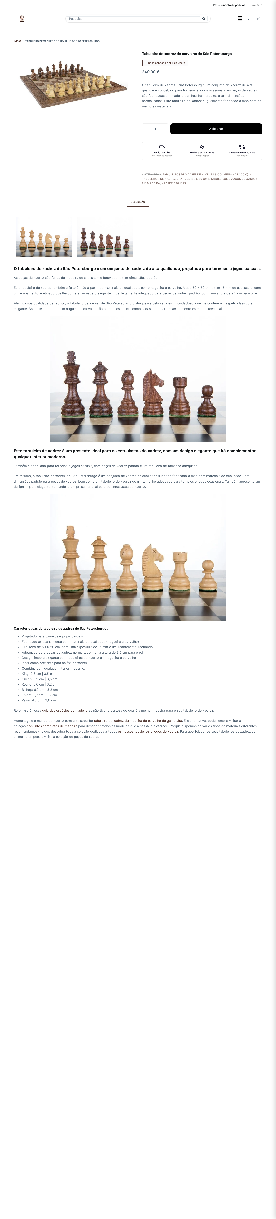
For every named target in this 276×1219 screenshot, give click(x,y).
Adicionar (216, 129)
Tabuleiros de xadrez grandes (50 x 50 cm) (175, 178)
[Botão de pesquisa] (204, 18)
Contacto (256, 5)
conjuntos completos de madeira (52, 726)
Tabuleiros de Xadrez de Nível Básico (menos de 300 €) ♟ (207, 174)
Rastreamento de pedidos (229, 5)
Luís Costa (178, 62)
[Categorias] (240, 18)
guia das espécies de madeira (65, 710)
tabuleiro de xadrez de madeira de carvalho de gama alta (138, 721)
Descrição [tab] (138, 201)
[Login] (249, 18)
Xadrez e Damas (174, 183)
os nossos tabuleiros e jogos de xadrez (148, 731)
